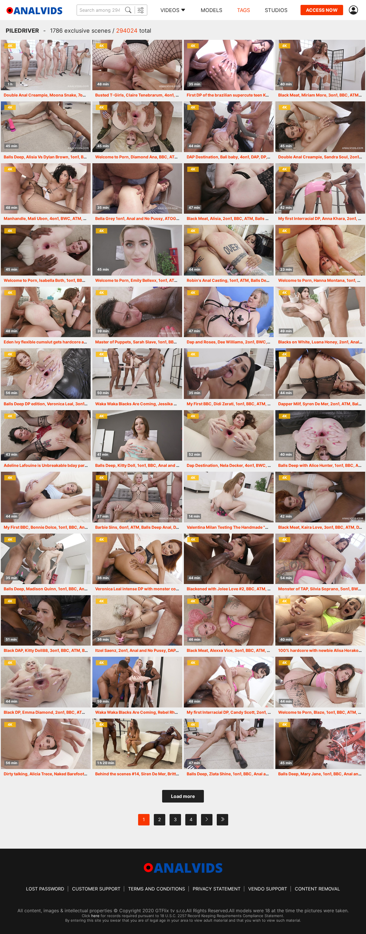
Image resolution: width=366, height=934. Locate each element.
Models (211, 10)
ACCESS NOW (322, 10)
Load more (183, 796)
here (95, 915)
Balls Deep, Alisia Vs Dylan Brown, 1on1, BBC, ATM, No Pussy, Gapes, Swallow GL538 (86, 156)
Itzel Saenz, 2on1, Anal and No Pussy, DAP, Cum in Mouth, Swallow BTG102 (167, 650)
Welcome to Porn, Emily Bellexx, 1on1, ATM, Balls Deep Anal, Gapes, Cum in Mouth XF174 (181, 280)
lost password (45, 889)
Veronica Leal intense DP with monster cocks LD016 (145, 588)
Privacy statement (216, 889)
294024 (127, 30)
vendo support (267, 889)
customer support (96, 889)
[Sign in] (354, 10)
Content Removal (317, 889)
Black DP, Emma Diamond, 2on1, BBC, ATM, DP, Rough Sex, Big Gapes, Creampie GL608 (88, 712)
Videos (169, 10)
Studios (276, 10)
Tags (243, 10)
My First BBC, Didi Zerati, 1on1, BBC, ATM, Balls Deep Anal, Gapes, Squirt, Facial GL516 (270, 403)
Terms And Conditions (156, 889)
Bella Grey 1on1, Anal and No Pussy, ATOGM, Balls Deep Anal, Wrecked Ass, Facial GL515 (181, 218)
